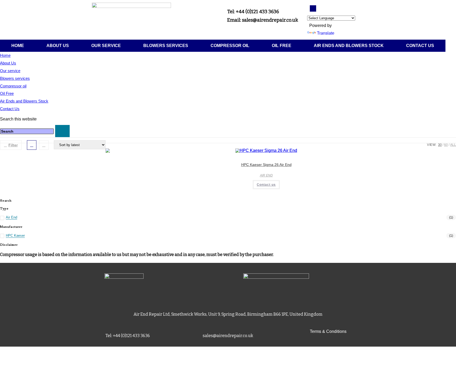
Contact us (266, 185)
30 (440, 145)
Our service (106, 45)
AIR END (266, 175)
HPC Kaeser (15, 235)
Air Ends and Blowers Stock (349, 45)
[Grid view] (31, 145)
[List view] (44, 145)
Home (17, 45)
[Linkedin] (313, 8)
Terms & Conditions (328, 331)
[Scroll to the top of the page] (1, 350)
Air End (11, 217)
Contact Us (420, 45)
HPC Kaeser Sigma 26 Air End (266, 164)
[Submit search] (62, 131)
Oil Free (281, 45)
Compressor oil (230, 45)
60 (446, 145)
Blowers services (165, 45)
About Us (57, 45)
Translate (325, 33)
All (453, 145)
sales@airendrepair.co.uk (228, 335)
